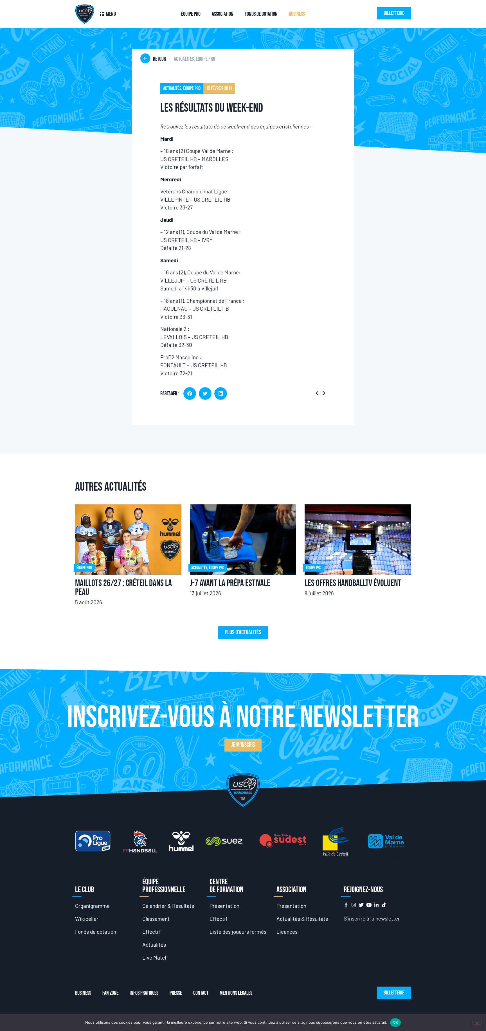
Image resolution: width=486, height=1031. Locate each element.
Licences (287, 931)
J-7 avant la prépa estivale (230, 583)
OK (395, 1022)
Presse (176, 993)
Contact (200, 993)
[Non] (477, 1022)
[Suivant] (323, 393)
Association (222, 14)
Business (297, 14)
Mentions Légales (236, 993)
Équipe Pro (191, 14)
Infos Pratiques (144, 993)
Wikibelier (86, 918)
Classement (156, 918)
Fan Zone (110, 993)
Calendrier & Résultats (168, 906)
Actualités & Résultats (302, 918)
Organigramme (92, 906)
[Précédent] (318, 393)
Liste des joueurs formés (238, 931)
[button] (189, 393)
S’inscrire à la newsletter (372, 918)
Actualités (154, 944)
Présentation (224, 906)
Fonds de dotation (261, 14)
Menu (111, 14)
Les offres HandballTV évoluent (353, 583)
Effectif (151, 931)
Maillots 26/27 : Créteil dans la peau (123, 588)
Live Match (155, 957)
